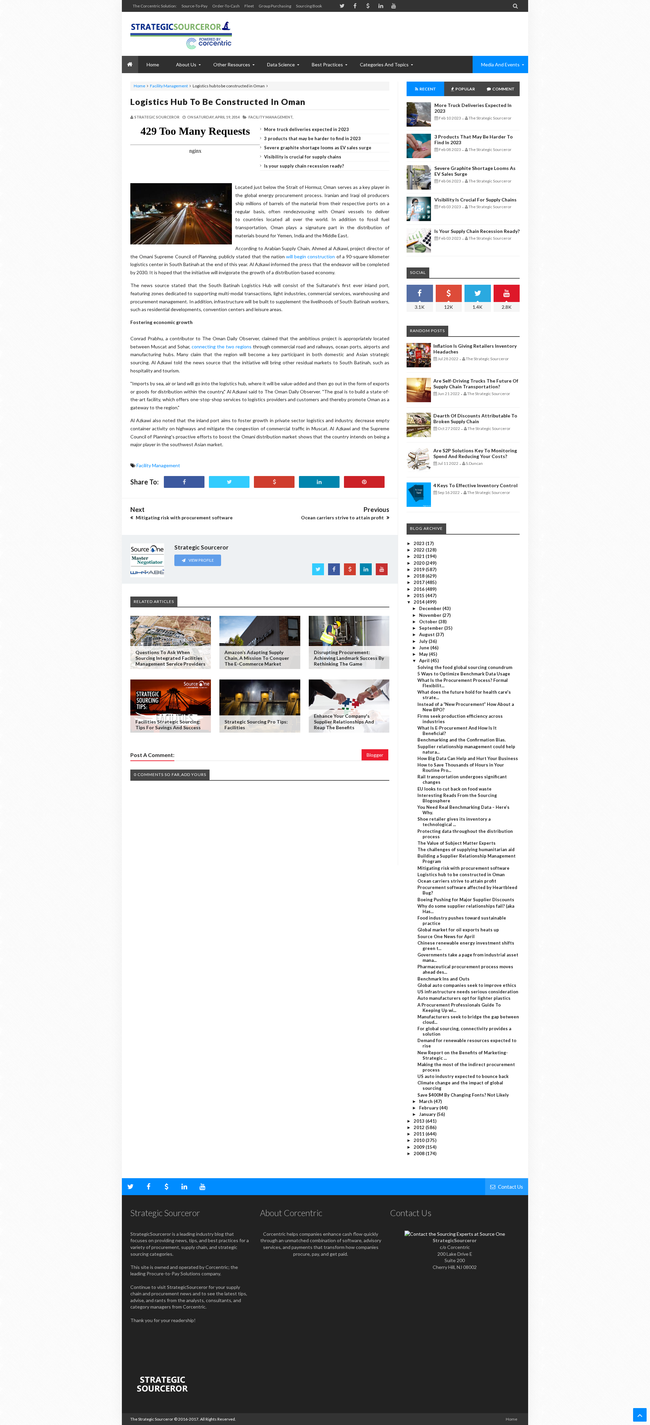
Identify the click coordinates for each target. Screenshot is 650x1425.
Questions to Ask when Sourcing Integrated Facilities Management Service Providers (170, 658)
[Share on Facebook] (184, 482)
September (431, 628)
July (424, 641)
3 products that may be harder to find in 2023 (312, 138)
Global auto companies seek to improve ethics (466, 985)
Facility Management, (270, 117)
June (424, 647)
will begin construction (310, 256)
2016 (420, 589)
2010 (420, 1140)
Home (139, 85)
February (429, 1107)
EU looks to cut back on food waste (454, 789)
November (430, 615)
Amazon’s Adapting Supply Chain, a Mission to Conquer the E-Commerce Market (256, 658)
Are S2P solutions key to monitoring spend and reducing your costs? (475, 453)
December (430, 608)
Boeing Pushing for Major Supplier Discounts (465, 899)
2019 (420, 569)
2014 (420, 602)
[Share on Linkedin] (319, 482)
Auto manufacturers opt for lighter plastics (464, 998)
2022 (420, 550)
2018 (420, 576)
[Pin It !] (364, 482)
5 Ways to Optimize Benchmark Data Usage (463, 673)
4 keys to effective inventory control (475, 485)
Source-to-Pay (194, 5)
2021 (420, 556)
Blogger (375, 755)
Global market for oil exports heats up (458, 929)
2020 (420, 563)
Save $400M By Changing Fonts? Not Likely (463, 1095)
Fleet (249, 5)
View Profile (201, 560)
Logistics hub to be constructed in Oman (217, 101)
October (428, 621)
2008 (420, 1153)
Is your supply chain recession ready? (304, 166)
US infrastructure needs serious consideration (467, 991)
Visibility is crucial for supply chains (302, 156)
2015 (420, 595)
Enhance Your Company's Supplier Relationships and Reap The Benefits (344, 721)
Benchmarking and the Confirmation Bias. (461, 739)
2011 (420, 1134)
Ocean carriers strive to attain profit (456, 881)
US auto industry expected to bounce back (462, 1076)
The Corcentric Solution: (155, 5)
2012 (420, 1127)
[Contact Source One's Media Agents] (455, 1234)
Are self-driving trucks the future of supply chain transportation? (475, 383)
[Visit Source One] (274, 482)
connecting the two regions (222, 346)
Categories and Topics (384, 64)
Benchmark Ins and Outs (443, 978)
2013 (420, 1121)
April (425, 660)
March (426, 1101)
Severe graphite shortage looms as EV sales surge (317, 147)
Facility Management (169, 85)
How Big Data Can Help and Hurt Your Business (467, 758)
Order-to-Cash (226, 5)
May (424, 654)
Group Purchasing (275, 5)
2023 (420, 543)
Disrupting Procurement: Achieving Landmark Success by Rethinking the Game (349, 658)
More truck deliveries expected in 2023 (306, 129)
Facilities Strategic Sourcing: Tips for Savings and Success (168, 724)
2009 (420, 1147)
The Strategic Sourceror (151, 1419)
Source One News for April (446, 936)
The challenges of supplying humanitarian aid (466, 849)
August (427, 634)
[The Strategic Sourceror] (181, 34)
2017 (420, 582)
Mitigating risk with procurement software (463, 868)
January (428, 1114)
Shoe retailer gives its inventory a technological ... (454, 821)
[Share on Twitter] (229, 482)
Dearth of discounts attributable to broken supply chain (475, 418)
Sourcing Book (309, 5)
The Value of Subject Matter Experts (456, 843)
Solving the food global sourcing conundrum (464, 667)
